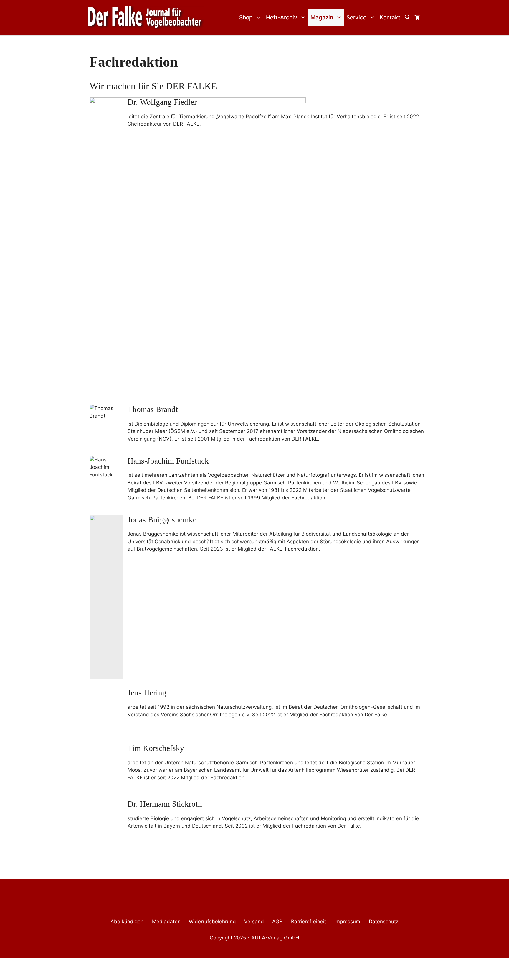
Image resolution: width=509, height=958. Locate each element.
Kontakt (390, 17)
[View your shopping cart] (417, 17)
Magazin (321, 17)
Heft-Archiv (281, 17)
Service (356, 17)
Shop (246, 17)
